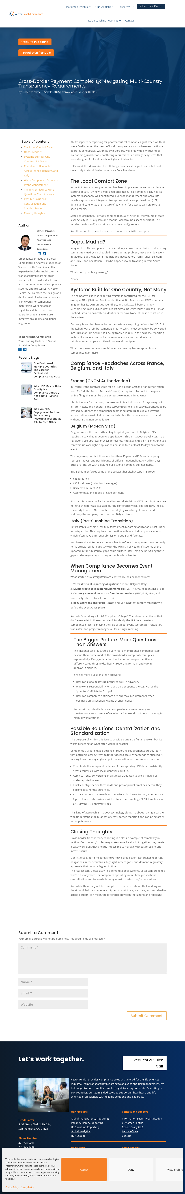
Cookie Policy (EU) (132, 1127)
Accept (84, 1169)
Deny (131, 1169)
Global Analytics (80, 1131)
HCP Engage (78, 1135)
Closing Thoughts (34, 213)
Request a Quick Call (148, 1063)
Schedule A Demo (150, 6)
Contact (129, 20)
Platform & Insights (77, 6)
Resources (124, 6)
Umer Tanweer (32, 92)
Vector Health (88, 92)
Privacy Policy (27, 1187)
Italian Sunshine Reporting (103, 20)
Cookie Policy (12, 1187)
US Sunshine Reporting (85, 1127)
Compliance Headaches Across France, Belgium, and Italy (41, 170)
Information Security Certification (142, 1118)
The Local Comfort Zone (38, 147)
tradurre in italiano (35, 42)
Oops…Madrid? (33, 152)
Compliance (70, 92)
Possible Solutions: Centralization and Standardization (35, 203)
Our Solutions (103, 6)
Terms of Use (130, 1131)
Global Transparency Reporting (90, 1118)
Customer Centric (132, 1123)
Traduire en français (36, 53)
